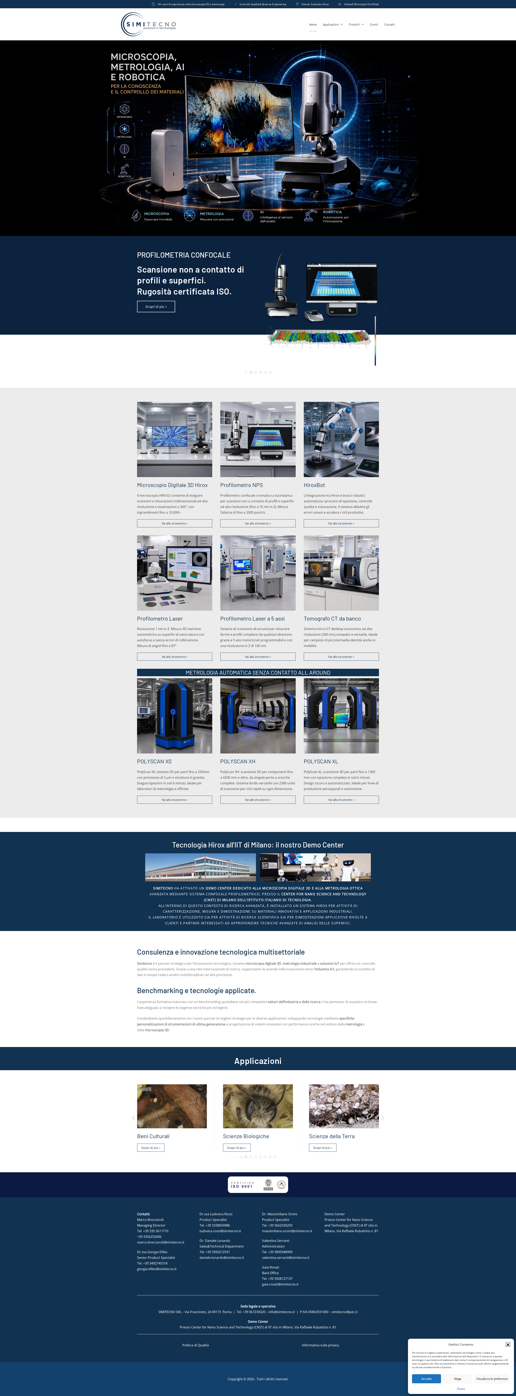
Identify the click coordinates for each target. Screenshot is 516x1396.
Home (313, 24)
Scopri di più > (150, 1147)
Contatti (389, 24)
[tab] (246, 372)
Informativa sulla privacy (320, 1345)
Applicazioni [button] (331, 24)
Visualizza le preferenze (492, 1378)
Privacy (461, 1388)
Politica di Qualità (195, 1345)
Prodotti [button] (354, 24)
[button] (508, 1344)
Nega (457, 1378)
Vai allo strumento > (175, 523)
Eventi (374, 24)
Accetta (426, 1378)
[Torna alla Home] (148, 24)
